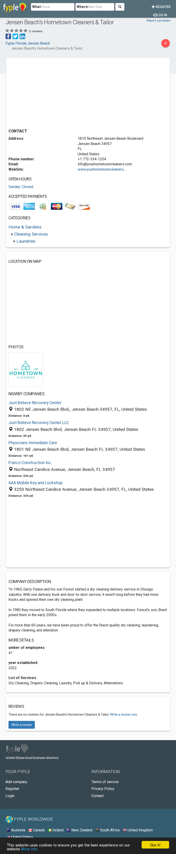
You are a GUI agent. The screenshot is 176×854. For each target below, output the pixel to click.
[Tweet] (15, 36)
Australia (17, 830)
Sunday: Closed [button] (20, 187)
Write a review (21, 725)
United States (21, 837)
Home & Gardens (24, 227)
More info (29, 848)
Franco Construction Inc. (30, 462)
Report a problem (158, 20)
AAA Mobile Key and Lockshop (35, 483)
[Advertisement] (46, 92)
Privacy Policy (102, 789)
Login (10, 796)
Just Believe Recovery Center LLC (38, 422)
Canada (38, 830)
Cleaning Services (31, 234)
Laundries (26, 241)
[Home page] (15, 7)
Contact (97, 796)
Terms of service (105, 782)
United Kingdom (139, 830)
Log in (161, 15)
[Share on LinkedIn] (22, 36)
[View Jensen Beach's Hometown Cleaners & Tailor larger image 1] (25, 369)
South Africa (109, 830)
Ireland (57, 830)
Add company (16, 782)
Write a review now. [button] (124, 714)
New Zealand (81, 830)
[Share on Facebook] (8, 36)
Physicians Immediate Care (32, 442)
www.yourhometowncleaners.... (102, 169)
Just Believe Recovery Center (34, 402)
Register (162, 7)
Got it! (155, 845)
